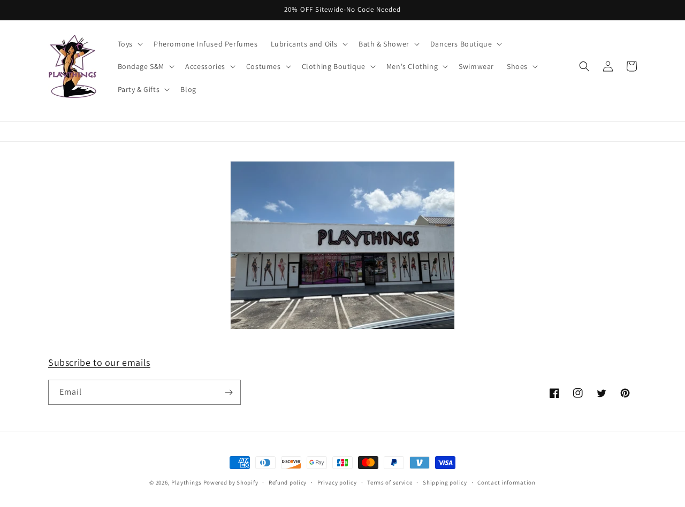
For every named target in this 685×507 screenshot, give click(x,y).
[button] (129, 44)
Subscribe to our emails (99, 362)
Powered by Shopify (230, 482)
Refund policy (288, 482)
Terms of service (389, 482)
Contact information (506, 482)
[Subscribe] (228, 392)
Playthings (186, 482)
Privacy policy (337, 482)
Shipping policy (445, 482)
